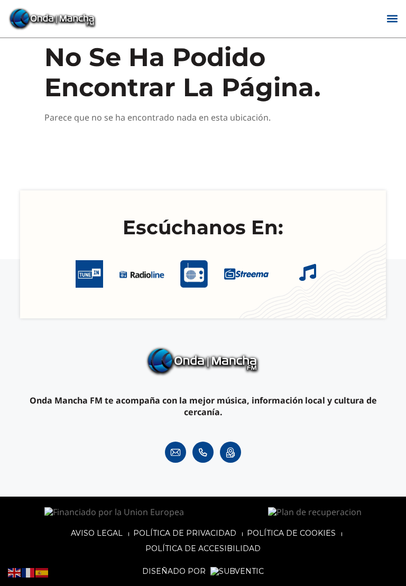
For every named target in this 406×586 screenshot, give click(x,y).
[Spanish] (42, 572)
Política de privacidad (184, 533)
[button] (392, 19)
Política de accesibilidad (203, 548)
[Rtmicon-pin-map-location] (230, 452)
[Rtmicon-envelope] (175, 452)
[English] (15, 572)
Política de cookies (291, 533)
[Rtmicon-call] (203, 452)
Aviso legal (97, 533)
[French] (28, 572)
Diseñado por (175, 571)
